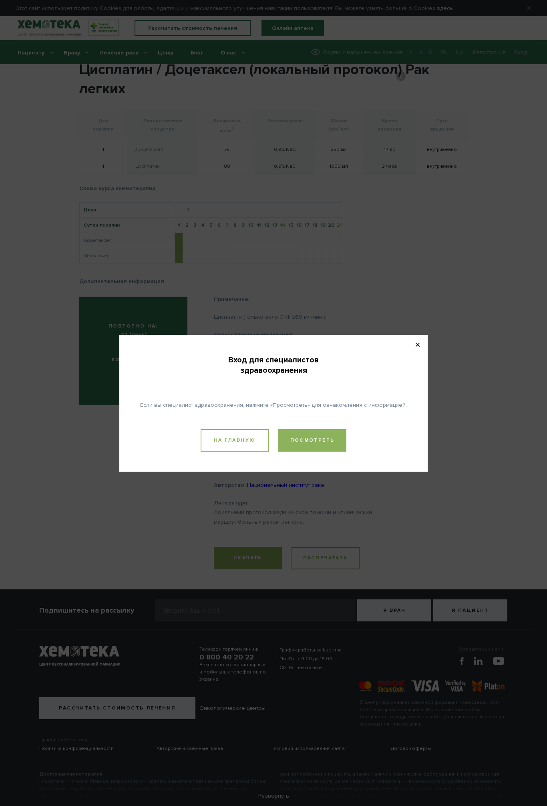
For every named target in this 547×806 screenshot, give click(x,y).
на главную (235, 440)
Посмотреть (312, 440)
